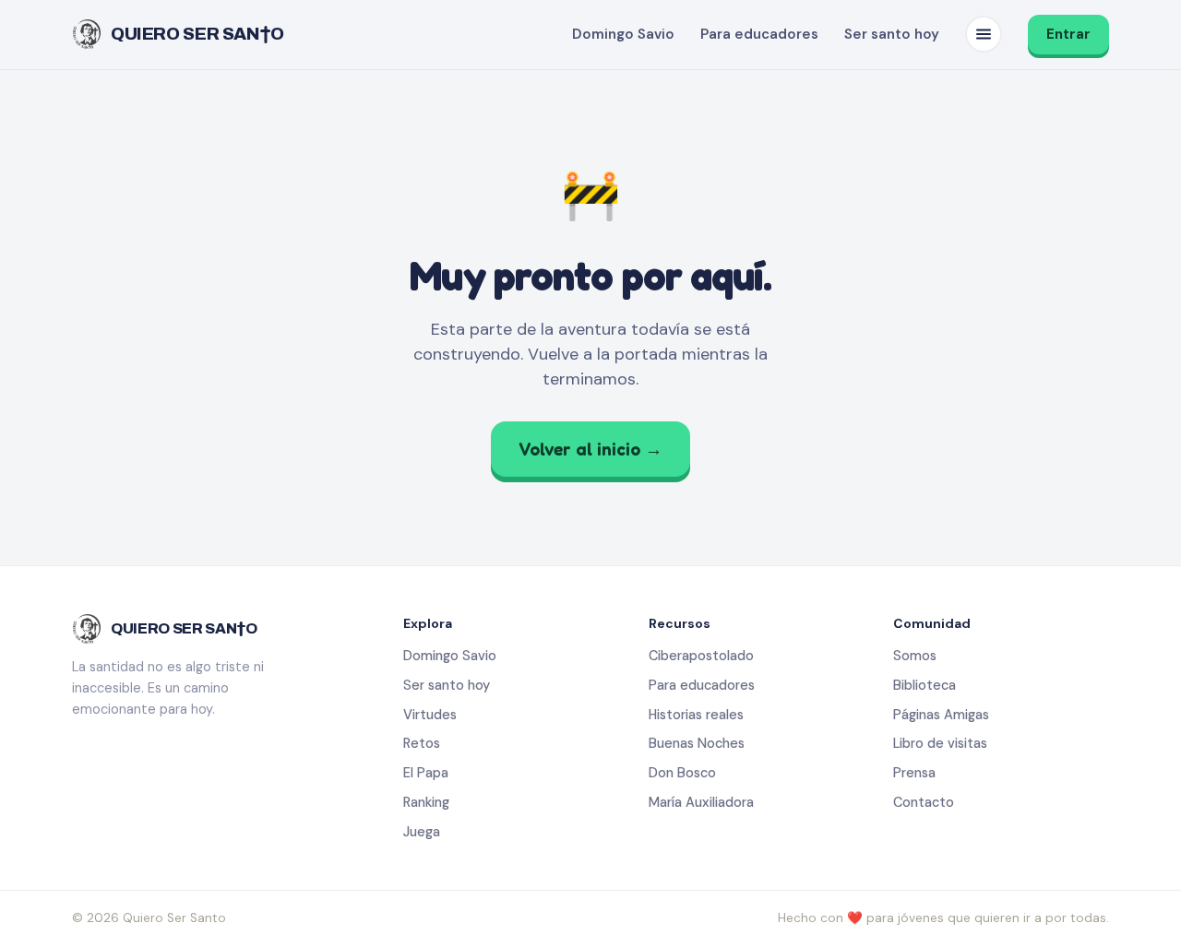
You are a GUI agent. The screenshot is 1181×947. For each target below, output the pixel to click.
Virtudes (430, 714)
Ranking (426, 802)
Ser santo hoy (891, 34)
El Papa (425, 772)
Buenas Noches (697, 743)
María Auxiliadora (701, 802)
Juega (421, 831)
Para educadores (759, 34)
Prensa (914, 772)
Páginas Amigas (941, 714)
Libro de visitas (940, 743)
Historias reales (696, 714)
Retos (421, 743)
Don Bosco (682, 772)
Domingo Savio (623, 34)
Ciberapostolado (701, 655)
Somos (914, 655)
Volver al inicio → (590, 448)
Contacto (923, 802)
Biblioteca (924, 685)
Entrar (1068, 34)
